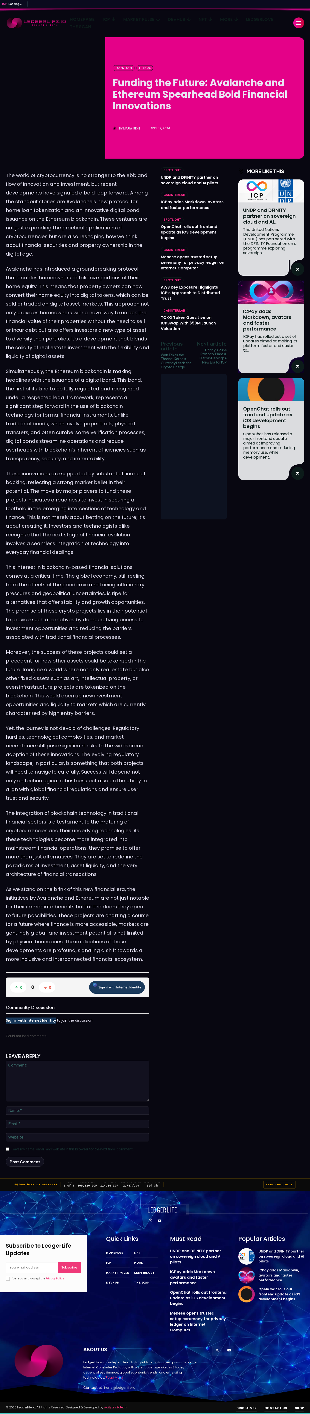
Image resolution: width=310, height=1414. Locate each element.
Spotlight (172, 170)
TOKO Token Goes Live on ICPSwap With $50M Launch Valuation (188, 323)
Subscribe (69, 1267)
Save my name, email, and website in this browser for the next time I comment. (73, 1149)
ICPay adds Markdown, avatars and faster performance (192, 204)
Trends (145, 68)
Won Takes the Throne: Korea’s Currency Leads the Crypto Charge (176, 361)
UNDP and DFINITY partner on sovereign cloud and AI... (269, 216)
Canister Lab (174, 195)
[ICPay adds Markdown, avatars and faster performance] (271, 292)
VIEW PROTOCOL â (279, 1184)
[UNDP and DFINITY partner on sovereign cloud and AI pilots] (271, 190)
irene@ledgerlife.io (119, 1387)
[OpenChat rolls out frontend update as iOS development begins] (271, 389)
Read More (114, 1377)
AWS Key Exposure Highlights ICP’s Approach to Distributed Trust (190, 292)
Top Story (123, 68)
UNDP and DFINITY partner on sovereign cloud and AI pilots (189, 180)
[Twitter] (151, 1221)
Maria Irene (131, 128)
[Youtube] (159, 1221)
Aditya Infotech (115, 1407)
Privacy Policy (55, 1278)
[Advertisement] (194, 446)
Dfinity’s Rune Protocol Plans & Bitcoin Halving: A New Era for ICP (213, 356)
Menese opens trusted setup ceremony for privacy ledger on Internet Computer (192, 262)
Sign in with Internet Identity (119, 987)
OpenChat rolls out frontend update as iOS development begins (189, 232)
